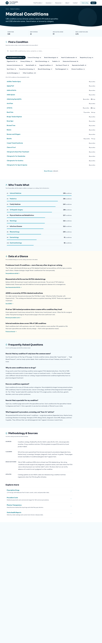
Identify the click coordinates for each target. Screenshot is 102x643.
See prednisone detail (12, 273)
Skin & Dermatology (42, 61)
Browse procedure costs (13, 317)
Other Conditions (29, 73)
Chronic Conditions (78, 69)
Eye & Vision (11, 69)
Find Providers (38, 3)
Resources (58, 3)
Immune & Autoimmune (15, 65)
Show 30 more (51, 171)
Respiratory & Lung (86, 57)
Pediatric (56, 61)
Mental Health (31, 65)
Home (7, 9)
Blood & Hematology (45, 69)
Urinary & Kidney (26, 61)
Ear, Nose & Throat (62, 65)
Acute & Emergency (13, 73)
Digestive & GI (12, 61)
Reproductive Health (79, 65)
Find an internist (10, 331)
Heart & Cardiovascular (69, 57)
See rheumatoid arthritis (13, 287)
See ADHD (9, 303)
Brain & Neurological (51, 57)
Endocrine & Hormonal (70, 61)
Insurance (48, 3)
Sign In (93, 3)
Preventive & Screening (27, 69)
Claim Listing (84, 3)
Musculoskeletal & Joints (15, 57)
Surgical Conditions (46, 65)
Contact (75, 3)
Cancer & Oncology (34, 57)
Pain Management (61, 69)
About (67, 3)
